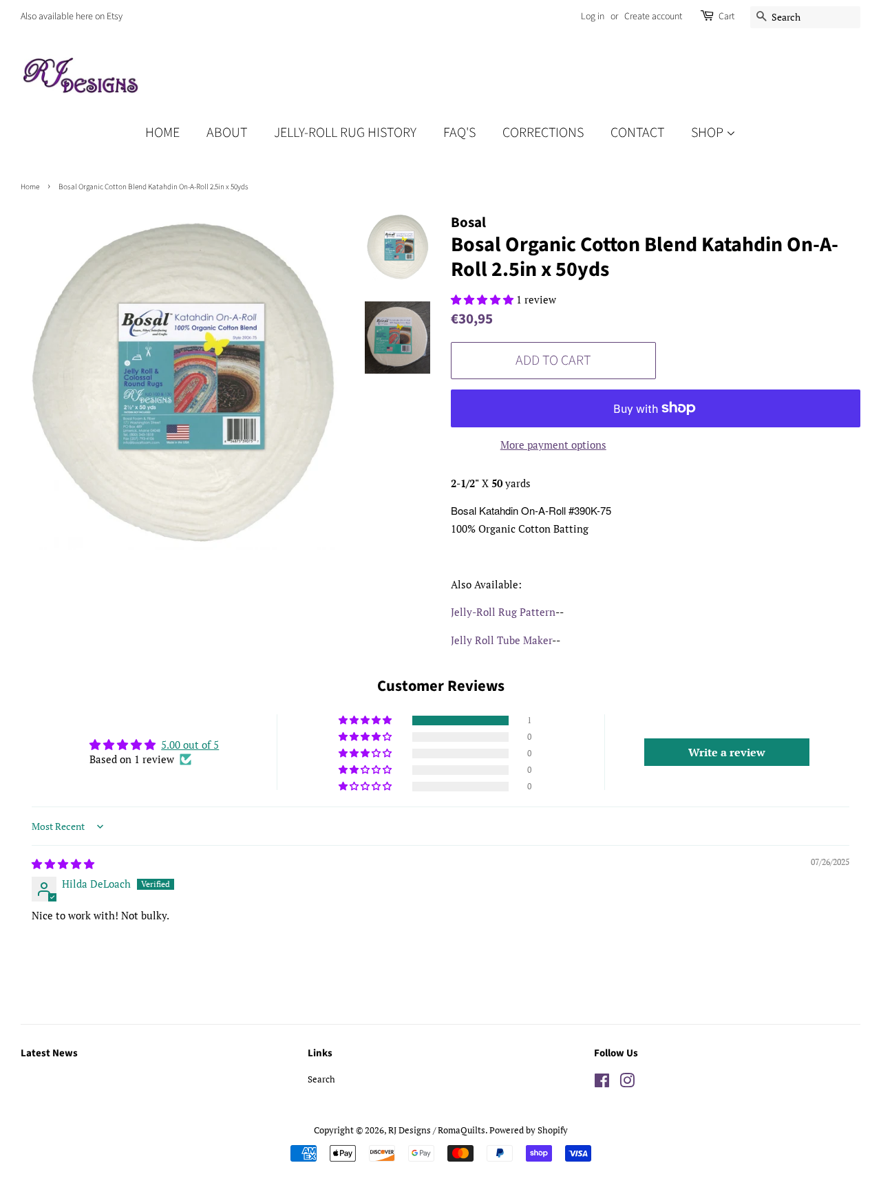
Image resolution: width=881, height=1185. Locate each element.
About (226, 132)
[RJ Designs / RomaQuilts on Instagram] (627, 1083)
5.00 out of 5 (190, 744)
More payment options (553, 444)
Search (321, 1079)
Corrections (543, 132)
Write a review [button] (726, 752)
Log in (592, 16)
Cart (726, 16)
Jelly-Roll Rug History (345, 132)
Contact (637, 132)
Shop (708, 132)
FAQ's (459, 132)
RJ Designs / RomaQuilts (436, 1130)
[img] (63, 864)
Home (162, 132)
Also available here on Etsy (72, 16)
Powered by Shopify (528, 1130)
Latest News (49, 1053)
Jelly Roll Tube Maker (501, 640)
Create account (653, 16)
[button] (483, 299)
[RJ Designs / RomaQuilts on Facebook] (602, 1083)
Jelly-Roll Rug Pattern (503, 612)
